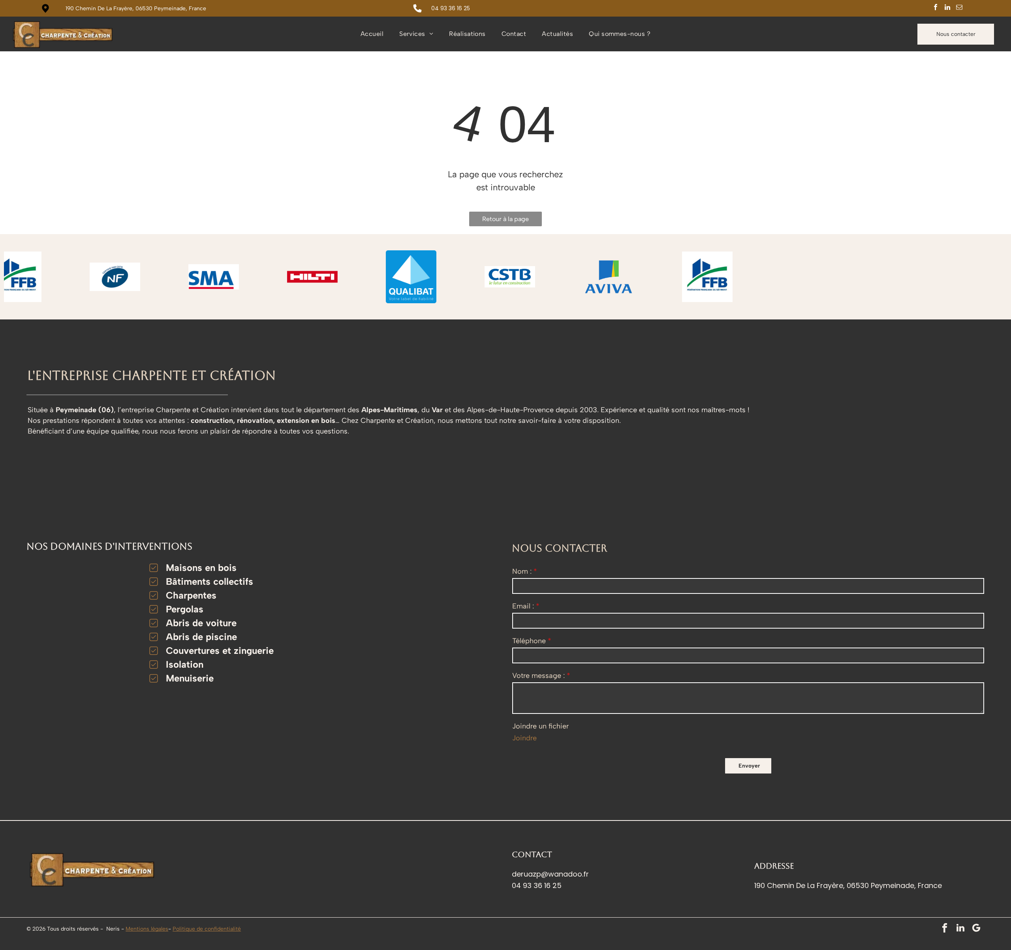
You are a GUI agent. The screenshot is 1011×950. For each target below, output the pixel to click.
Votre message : (538, 675)
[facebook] (936, 8)
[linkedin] (948, 8)
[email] (959, 8)
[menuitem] (372, 34)
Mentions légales (147, 929)
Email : (523, 606)
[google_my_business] (976, 929)
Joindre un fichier (540, 726)
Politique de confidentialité (207, 929)
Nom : (522, 571)
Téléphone (529, 640)
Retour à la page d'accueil (505, 220)
